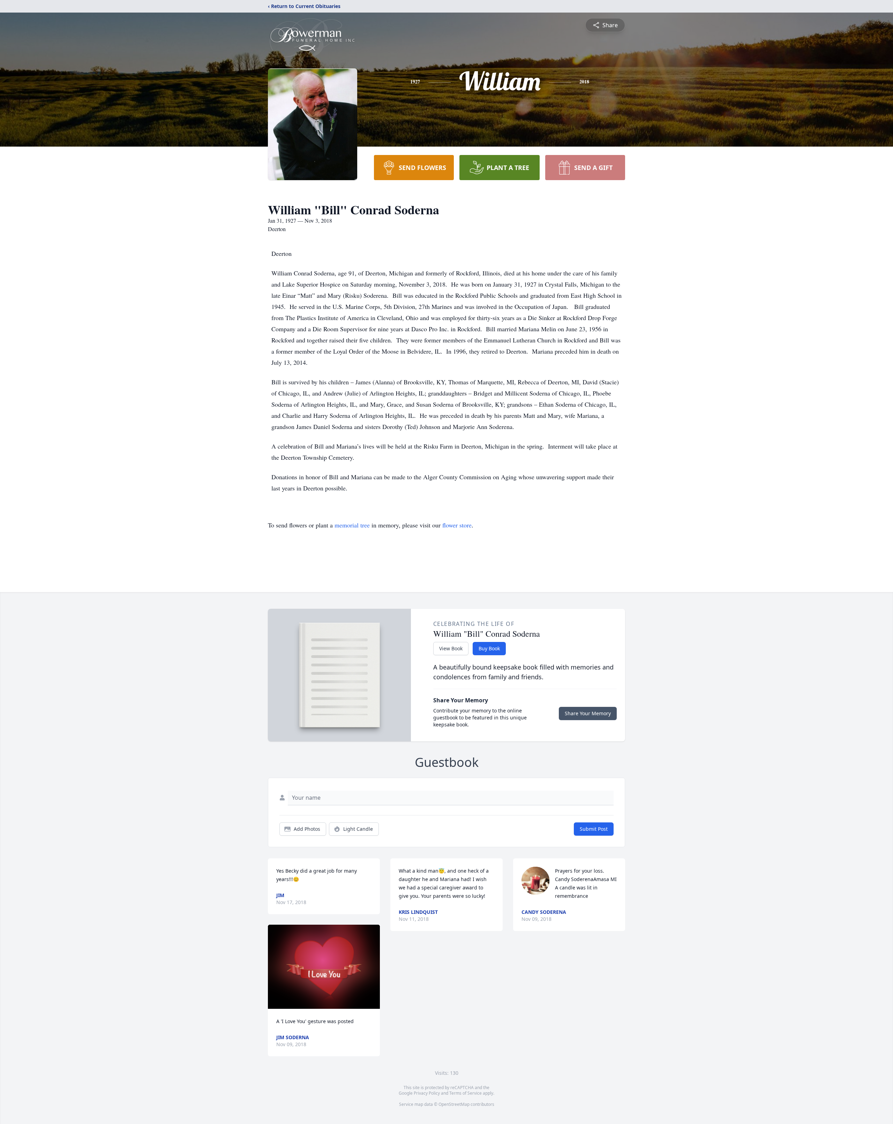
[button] (324, 967)
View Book (451, 648)
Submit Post (594, 829)
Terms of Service (465, 1093)
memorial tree (352, 525)
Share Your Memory (588, 713)
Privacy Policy (427, 1093)
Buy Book (489, 648)
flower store (457, 525)
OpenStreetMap (454, 1104)
